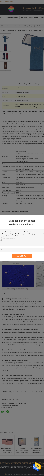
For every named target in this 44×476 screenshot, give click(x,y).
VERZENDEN (22, 256)
